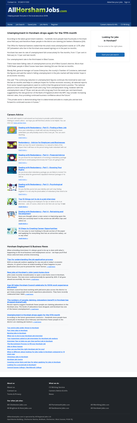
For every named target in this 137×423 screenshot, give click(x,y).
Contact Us (12, 2)
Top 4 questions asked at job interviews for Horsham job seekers (32, 338)
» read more (51, 267)
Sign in (127, 2)
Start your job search (110, 54)
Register (54, 24)
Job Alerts (44, 24)
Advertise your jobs (115, 2)
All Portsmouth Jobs (59, 405)
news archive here (19, 123)
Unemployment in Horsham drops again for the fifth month (33, 315)
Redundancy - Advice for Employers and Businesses (42, 142)
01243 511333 (23, 2)
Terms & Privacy (14, 394)
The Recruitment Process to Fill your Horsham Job (26, 344)
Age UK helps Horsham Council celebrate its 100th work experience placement (37, 286)
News (51, 394)
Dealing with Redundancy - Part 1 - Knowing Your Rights (40, 168)
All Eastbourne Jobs (59, 408)
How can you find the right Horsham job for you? (26, 349)
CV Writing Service (57, 387)
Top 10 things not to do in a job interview (37, 199)
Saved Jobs (32, 24)
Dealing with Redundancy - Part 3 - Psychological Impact (40, 185)
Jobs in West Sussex (15, 346)
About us (11, 387)
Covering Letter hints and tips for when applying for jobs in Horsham (34, 362)
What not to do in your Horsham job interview (24, 336)
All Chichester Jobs (17, 405)
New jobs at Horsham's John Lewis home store (28, 272)
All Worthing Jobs (100, 405)
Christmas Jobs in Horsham (17, 357)
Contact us (11, 391)
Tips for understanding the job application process (30, 259)
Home (10, 24)
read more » (23, 138)
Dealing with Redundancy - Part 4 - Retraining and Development (41, 212)
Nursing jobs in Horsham (16, 333)
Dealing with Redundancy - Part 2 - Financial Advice (42, 155)
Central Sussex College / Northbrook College (24, 367)
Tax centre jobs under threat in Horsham (23, 328)
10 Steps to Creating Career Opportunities (38, 228)
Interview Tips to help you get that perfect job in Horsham (30, 341)
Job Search (20, 24)
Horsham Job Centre (15, 359)
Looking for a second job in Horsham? (21, 365)
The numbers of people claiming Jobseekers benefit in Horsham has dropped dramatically (37, 301)
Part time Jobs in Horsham (17, 330)
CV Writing (125, 24)
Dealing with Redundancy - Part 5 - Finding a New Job (42, 127)
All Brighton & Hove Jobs (19, 408)
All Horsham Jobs (100, 408)
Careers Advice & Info (108, 24)
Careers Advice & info (58, 391)
